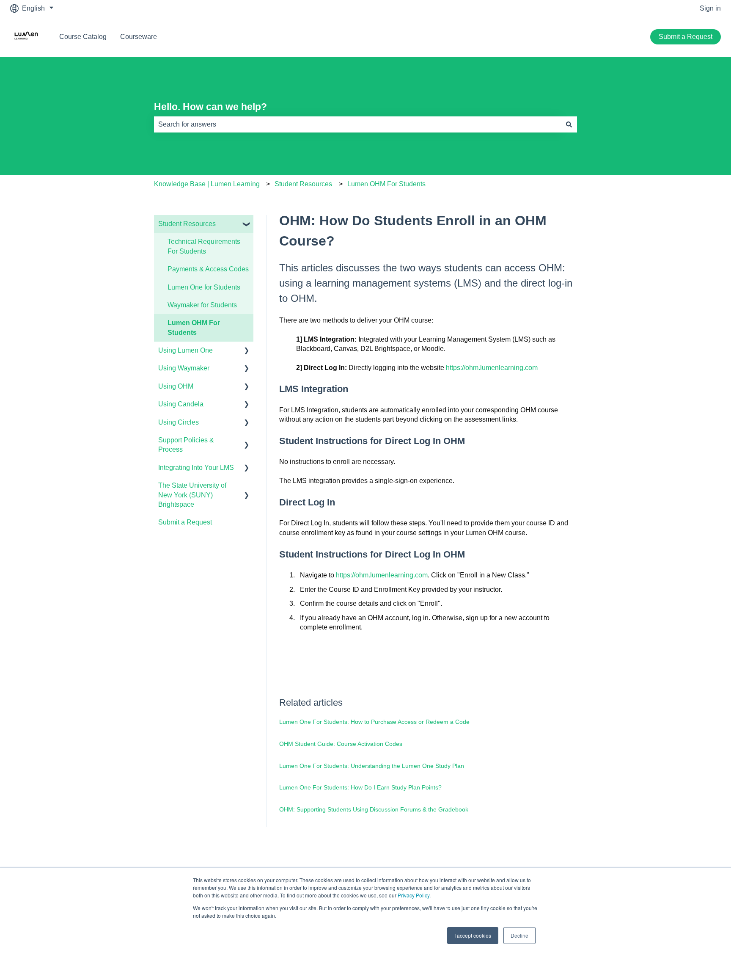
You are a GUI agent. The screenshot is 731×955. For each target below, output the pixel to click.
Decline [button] (519, 935)
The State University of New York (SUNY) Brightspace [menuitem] (192, 495)
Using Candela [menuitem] (180, 404)
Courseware (138, 36)
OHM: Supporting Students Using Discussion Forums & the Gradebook (373, 809)
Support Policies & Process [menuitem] (186, 444)
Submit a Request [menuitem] (185, 522)
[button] (246, 224)
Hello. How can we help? (210, 106)
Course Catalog (83, 36)
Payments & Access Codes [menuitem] (208, 269)
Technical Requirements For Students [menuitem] (204, 246)
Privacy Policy (413, 895)
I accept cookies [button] (472, 935)
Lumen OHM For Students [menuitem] (194, 327)
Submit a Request (685, 36)
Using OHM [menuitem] (175, 386)
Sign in (710, 8)
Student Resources (303, 184)
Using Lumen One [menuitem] (185, 350)
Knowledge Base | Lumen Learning (207, 184)
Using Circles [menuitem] (178, 422)
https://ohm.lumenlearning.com (492, 367)
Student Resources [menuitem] (187, 223)
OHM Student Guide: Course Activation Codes (340, 743)
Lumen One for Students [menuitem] (204, 287)
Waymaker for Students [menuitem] (202, 305)
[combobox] (357, 124)
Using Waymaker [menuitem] (183, 368)
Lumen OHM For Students (386, 184)
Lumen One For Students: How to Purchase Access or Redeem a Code (374, 721)
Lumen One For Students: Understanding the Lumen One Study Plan (371, 765)
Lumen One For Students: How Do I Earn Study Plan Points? (360, 787)
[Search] (569, 124)
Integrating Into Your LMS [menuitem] (196, 467)
